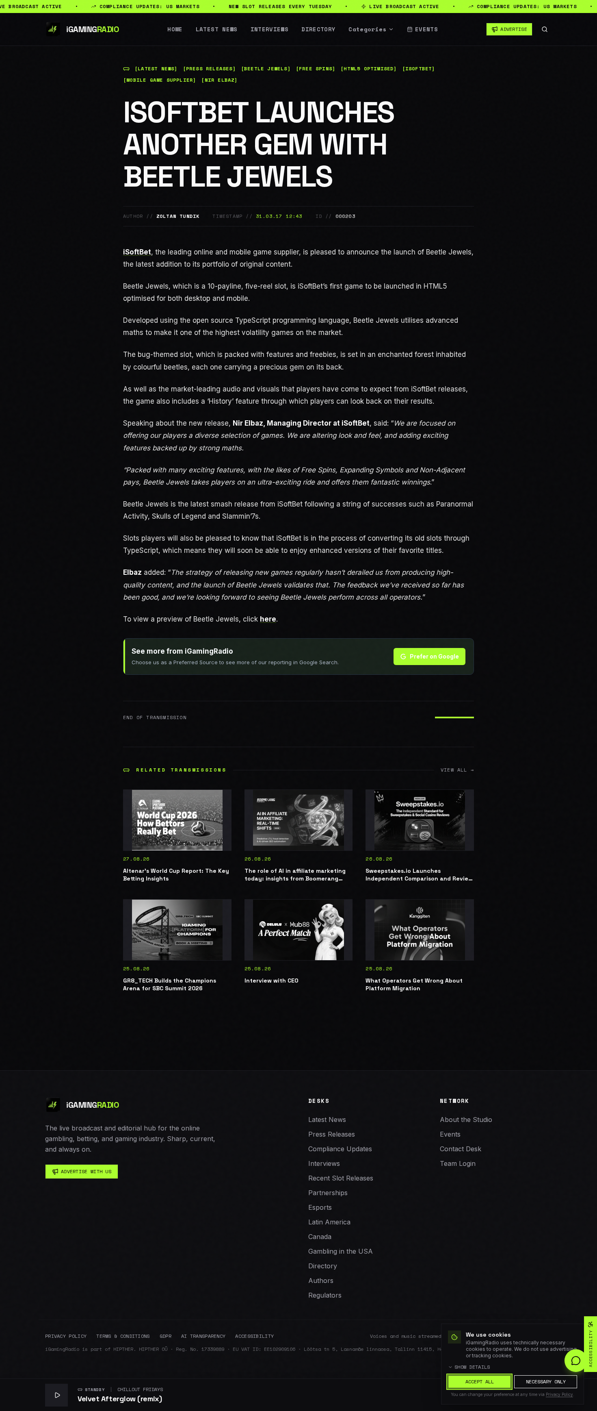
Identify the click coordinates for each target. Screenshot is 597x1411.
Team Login (458, 1163)
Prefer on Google (434, 656)
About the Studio (466, 1119)
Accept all (479, 1381)
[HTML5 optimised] (368, 68)
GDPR (165, 1336)
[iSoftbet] (418, 68)
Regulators (325, 1295)
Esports (320, 1207)
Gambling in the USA (340, 1251)
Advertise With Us (86, 1171)
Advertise (513, 29)
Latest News (217, 29)
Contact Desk (460, 1149)
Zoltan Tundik (178, 216)
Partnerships (328, 1193)
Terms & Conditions (122, 1336)
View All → (457, 770)
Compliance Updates (340, 1149)
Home (174, 29)
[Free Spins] (315, 68)
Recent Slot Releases (340, 1178)
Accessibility (254, 1336)
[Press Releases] (209, 68)
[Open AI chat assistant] (576, 1360)
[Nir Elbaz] (219, 80)
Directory (318, 29)
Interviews (270, 29)
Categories (367, 29)
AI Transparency (203, 1336)
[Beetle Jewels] (266, 68)
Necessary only (546, 1381)
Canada (319, 1237)
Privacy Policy (66, 1336)
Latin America (329, 1222)
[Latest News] (156, 68)
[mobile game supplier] (159, 80)
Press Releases (331, 1134)
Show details (472, 1367)
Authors (320, 1280)
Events (426, 29)
